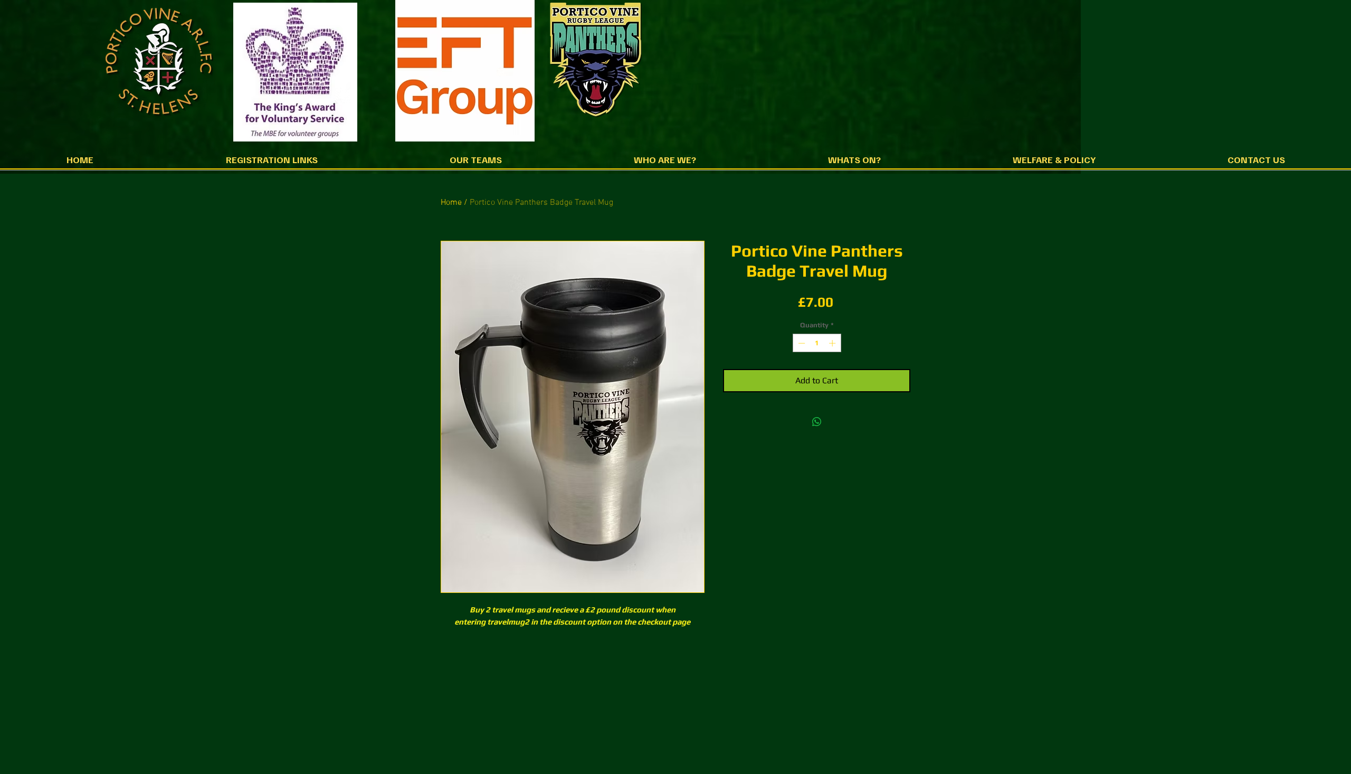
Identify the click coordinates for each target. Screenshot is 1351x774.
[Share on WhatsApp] (817, 422)
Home (451, 202)
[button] (271, 163)
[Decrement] (800, 343)
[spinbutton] (816, 343)
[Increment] (833, 343)
